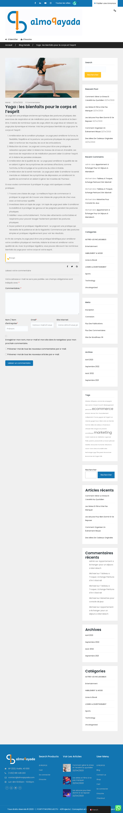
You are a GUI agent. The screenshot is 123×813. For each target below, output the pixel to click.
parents (91, 441)
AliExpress (94, 401)
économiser (107, 452)
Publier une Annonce (106, 3)
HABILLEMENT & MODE (94, 253)
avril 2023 (89, 359)
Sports (88, 274)
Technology (90, 280)
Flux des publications (94, 323)
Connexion (89, 317)
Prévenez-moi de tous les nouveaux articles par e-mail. (33, 354)
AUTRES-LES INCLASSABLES (95, 239)
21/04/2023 (18, 102)
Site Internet (62, 319)
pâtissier (112, 441)
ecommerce (102, 408)
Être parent (100, 452)
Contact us (101, 775)
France (96, 417)
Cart (41, 770)
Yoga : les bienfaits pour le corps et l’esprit (56, 45)
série (105, 449)
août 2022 (89, 373)
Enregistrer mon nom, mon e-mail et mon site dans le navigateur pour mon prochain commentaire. (40, 341)
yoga (94, 452)
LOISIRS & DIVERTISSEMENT (95, 267)
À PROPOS (43, 765)
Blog (98, 770)
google (93, 421)
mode (87, 437)
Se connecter (44, 775)
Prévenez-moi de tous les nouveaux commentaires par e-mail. (36, 349)
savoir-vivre (89, 449)
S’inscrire (42, 779)
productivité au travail (102, 441)
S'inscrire (27, 39)
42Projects (111, 809)
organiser (108, 437)
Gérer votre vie (103, 421)
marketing (103, 432)
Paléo (87, 441)
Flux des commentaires (95, 330)
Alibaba (87, 401)
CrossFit (100, 405)
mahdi (7, 102)
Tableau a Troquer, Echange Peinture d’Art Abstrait (101, 577)
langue (96, 429)
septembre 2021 (92, 380)
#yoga (12, 258)
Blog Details (24, 45)
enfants (87, 413)
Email (34, 319)
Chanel (95, 405)
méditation (101, 437)
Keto (92, 429)
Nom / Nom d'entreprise (11, 321)
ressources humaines (98, 445)
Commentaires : (13, 288)
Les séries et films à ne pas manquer (82, 779)
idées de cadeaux (96, 425)
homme (87, 425)
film (97, 413)
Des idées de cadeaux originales (99, 138)
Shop (99, 779)
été (101, 456)
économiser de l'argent (92, 456)
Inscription (89, 310)
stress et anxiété (98, 449)
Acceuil (9, 45)
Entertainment (91, 246)
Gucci (97, 421)
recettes (87, 445)
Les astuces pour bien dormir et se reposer (82, 791)
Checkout (101, 798)
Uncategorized (91, 287)
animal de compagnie (105, 401)
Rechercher (91, 469)
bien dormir (89, 405)
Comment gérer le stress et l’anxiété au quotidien (83, 766)
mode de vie (93, 437)
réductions (108, 445)
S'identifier (12, 39)
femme (93, 413)
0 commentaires (32, 102)
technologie (89, 452)
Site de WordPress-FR (94, 337)
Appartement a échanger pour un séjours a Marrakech (97, 168)
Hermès (111, 421)
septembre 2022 (92, 366)
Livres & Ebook (91, 260)
